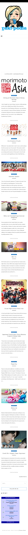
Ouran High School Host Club (14, 308)
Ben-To (14, 257)
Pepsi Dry (14, 364)
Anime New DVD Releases (10, 497)
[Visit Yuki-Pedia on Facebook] (6, 493)
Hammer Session (14, 176)
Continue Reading (14, 120)
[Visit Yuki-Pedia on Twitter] (1, 493)
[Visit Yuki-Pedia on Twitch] (3, 493)
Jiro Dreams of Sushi (14, 141)
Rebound (14, 408)
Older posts (23, 476)
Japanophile (14, 95)
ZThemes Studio (22, 530)
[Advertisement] (14, 53)
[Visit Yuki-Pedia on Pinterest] (5, 493)
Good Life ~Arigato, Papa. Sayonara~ (14, 453)
